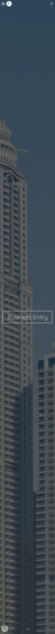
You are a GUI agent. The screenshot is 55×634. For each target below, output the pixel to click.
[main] (27, 317)
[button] (3, 3)
